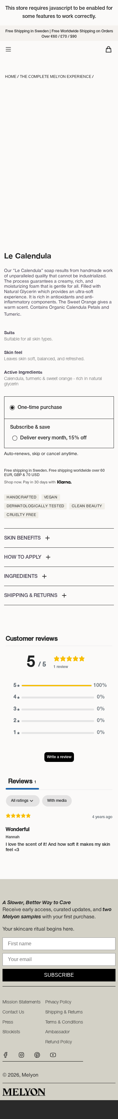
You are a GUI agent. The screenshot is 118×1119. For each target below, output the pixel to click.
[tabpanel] (59, 835)
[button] (59, 538)
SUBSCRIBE (59, 975)
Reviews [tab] (22, 782)
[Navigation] (8, 49)
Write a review (59, 757)
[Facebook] (8, 1057)
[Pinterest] (37, 1057)
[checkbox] (57, 801)
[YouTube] (53, 1057)
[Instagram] (21, 1057)
